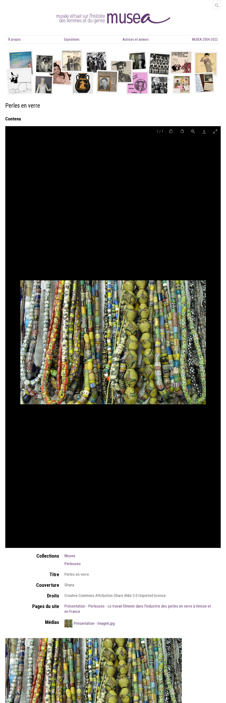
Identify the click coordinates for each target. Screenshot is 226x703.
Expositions (71, 39)
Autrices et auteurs (135, 39)
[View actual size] (193, 131)
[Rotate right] (171, 131)
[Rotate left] (182, 131)
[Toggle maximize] (215, 131)
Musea (69, 555)
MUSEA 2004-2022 (205, 39)
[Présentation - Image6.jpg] (93, 640)
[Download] (204, 131)
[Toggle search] (217, 5)
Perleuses (72, 563)
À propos (14, 39)
